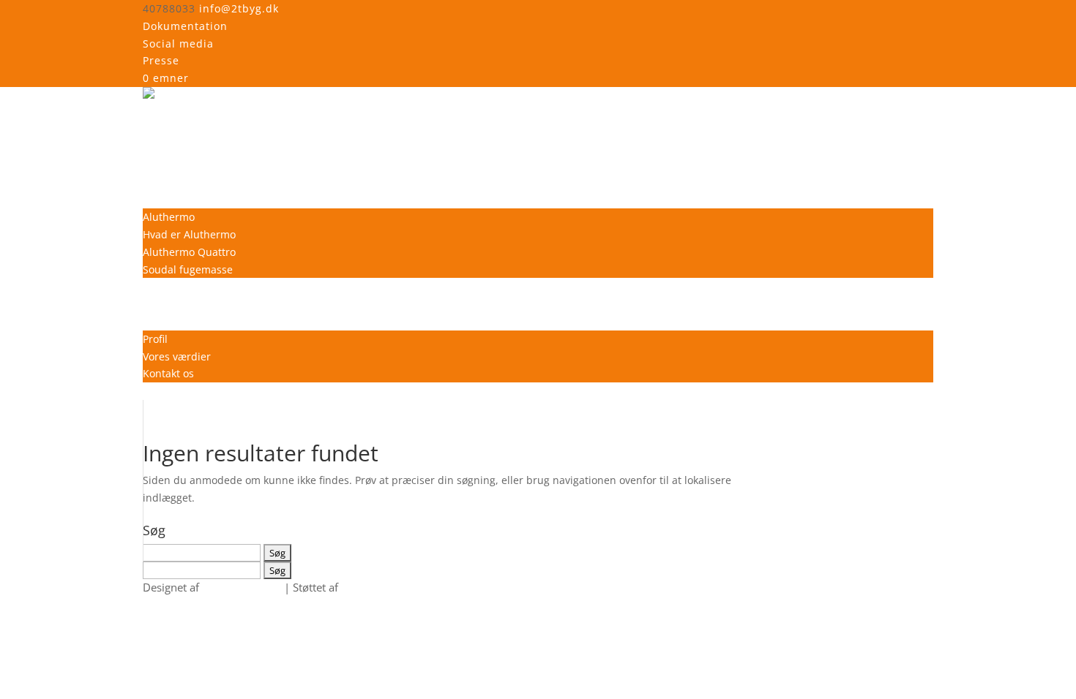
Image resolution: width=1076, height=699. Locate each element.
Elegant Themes (241, 587)
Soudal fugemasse (188, 269)
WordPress (368, 587)
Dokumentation (185, 26)
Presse (161, 60)
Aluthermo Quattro (189, 252)
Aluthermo (169, 217)
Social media (178, 43)
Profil (155, 339)
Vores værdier (177, 356)
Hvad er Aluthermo (189, 234)
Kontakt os (168, 373)
